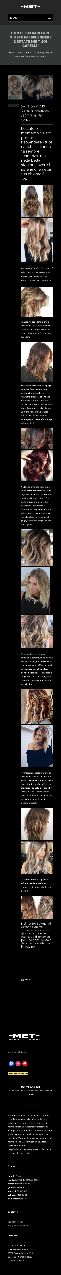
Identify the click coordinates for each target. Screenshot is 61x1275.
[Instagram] (18, 1063)
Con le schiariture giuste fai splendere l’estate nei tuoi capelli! (35, 113)
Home (11, 52)
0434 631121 (17, 1221)
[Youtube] (24, 1063)
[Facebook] (11, 1063)
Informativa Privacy (17, 1052)
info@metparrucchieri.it (19, 1225)
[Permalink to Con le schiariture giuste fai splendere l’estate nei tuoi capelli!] (30, 98)
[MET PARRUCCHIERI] (30, 7)
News (20, 52)
